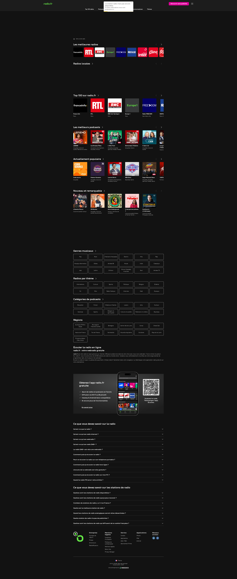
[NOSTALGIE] (132, 52)
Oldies (95, 263)
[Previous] (156, 44)
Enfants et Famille (110, 305)
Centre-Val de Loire (126, 325)
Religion (141, 284)
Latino (95, 270)
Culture (95, 284)
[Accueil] (74, 39)
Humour (156, 305)
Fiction (96, 305)
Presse (91, 540)
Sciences (80, 312)
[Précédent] (156, 95)
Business (156, 312)
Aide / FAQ (124, 541)
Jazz (80, 270)
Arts (141, 305)
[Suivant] (161, 95)
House (126, 263)
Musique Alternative (80, 263)
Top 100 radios (89, 9)
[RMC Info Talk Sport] (99, 52)
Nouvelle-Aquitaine (126, 332)
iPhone (138, 535)
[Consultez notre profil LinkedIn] (153, 538)
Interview (126, 291)
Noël (141, 291)
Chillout (111, 270)
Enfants (156, 284)
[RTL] (89, 52)
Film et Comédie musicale (126, 270)
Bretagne (111, 325)
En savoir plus (87, 407)
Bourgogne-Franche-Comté (95, 325)
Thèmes (149, 9)
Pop (80, 256)
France (119, 560)
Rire (95, 291)
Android (139, 541)
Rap (156, 256)
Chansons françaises (111, 256)
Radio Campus (111, 291)
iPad (138, 538)
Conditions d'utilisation (108, 538)
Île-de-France (95, 332)
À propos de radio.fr (92, 536)
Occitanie (141, 332)
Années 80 (111, 263)
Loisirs (126, 305)
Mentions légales (110, 546)
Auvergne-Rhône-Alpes (80, 325)
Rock (95, 256)
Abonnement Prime (126, 543)
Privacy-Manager (110, 552)
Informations (80, 284)
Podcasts (101, 9)
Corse (141, 325)
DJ (80, 291)
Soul (141, 270)
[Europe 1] (110, 52)
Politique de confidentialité (109, 543)
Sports (111, 284)
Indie (141, 263)
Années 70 (157, 270)
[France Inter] (142, 52)
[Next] (161, 44)
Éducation (80, 305)
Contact (123, 535)
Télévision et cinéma (141, 312)
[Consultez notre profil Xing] (157, 538)
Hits (141, 256)
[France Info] (78, 52)
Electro (126, 256)
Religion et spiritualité (111, 312)
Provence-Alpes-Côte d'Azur (80, 339)
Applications (124, 538)
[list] (118, 52)
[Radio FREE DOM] (121, 52)
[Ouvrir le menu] (192, 4)
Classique (157, 263)
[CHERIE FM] (153, 52)
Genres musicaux (138, 9)
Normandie (111, 332)
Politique (126, 284)
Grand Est (157, 325)
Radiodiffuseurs (93, 545)
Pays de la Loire (156, 332)
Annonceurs (92, 543)
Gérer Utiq (108, 549)
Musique (156, 291)
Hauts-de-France (80, 332)
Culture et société (126, 312)
